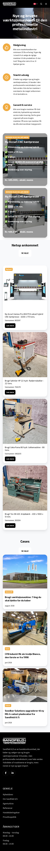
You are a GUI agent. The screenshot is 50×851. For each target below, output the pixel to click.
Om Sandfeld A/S (10, 799)
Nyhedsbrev (8, 794)
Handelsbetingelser (11, 812)
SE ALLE (25, 253)
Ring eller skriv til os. (26, 61)
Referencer (7, 808)
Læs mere (10, 325)
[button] (41, 4)
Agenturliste (8, 803)
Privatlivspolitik (9, 817)
